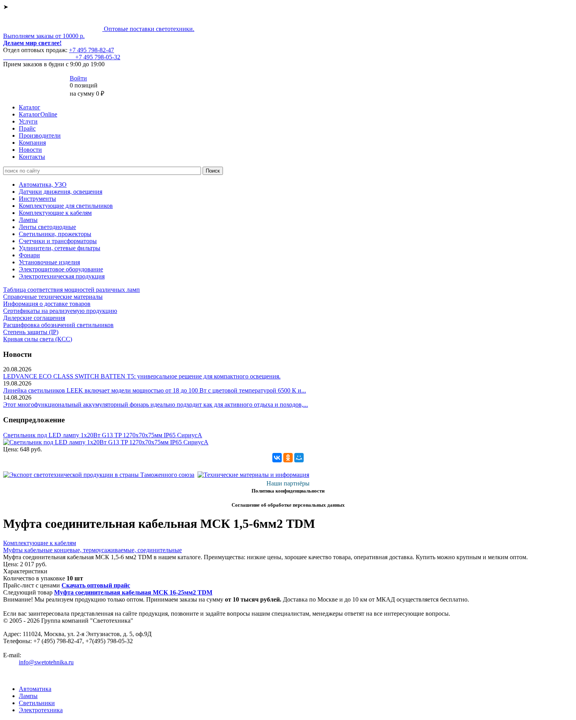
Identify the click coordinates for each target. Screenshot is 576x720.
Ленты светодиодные (47, 227)
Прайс (27, 128)
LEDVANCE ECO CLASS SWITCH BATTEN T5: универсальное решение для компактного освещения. (142, 376)
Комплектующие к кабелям (55, 212)
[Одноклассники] (288, 457)
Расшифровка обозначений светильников (58, 325)
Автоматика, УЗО (43, 184)
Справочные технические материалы (53, 296)
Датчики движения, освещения (60, 191)
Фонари (29, 255)
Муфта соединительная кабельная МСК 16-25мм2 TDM (133, 592)
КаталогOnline (38, 114)
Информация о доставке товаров (47, 303)
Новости (30, 149)
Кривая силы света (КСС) (37, 339)
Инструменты (37, 198)
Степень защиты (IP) (30, 332)
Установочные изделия (49, 262)
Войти (78, 78)
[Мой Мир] (299, 457)
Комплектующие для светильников (66, 205)
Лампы (28, 219)
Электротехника (41, 710)
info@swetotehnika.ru (46, 662)
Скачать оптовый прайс (96, 585)
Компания (32, 142)
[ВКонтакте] (277, 457)
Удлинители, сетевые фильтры (59, 248)
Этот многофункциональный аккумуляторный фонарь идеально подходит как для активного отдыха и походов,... (155, 404)
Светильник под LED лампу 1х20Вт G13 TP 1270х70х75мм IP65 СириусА (102, 435)
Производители (40, 135)
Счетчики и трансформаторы (58, 241)
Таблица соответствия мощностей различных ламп (71, 289)
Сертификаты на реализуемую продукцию (60, 310)
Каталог (29, 107)
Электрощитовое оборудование (61, 269)
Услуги (28, 121)
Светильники (37, 703)
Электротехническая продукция (62, 276)
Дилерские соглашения (34, 318)
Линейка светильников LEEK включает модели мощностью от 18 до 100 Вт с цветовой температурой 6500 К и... (154, 390)
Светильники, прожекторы (55, 234)
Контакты (32, 156)
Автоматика (35, 688)
